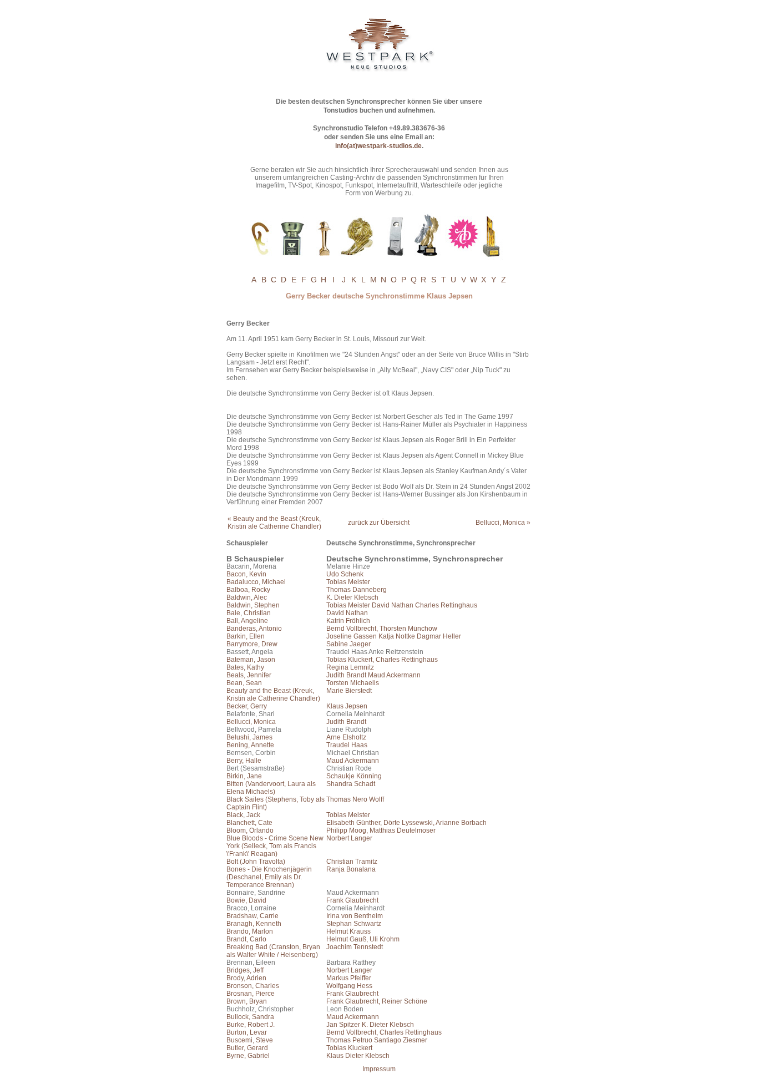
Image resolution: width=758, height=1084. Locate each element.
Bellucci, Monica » (503, 522)
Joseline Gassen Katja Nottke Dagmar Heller (393, 636)
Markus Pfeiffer (348, 978)
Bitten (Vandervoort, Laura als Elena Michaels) (271, 788)
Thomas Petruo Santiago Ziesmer (376, 1040)
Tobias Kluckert (349, 1048)
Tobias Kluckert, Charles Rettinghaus (382, 659)
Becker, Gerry (246, 706)
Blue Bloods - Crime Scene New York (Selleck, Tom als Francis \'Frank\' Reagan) (275, 846)
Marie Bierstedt (349, 691)
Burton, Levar (246, 1032)
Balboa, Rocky (248, 590)
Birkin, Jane (244, 776)
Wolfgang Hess (349, 986)
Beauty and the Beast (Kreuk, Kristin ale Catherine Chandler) (273, 694)
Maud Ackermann (352, 760)
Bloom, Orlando (250, 830)
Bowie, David (246, 900)
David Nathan (347, 613)
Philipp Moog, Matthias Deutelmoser (381, 830)
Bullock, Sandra (250, 1017)
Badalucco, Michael (256, 582)
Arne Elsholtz (346, 737)
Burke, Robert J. (250, 1025)
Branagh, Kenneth (253, 924)
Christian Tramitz (351, 861)
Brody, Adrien (246, 978)
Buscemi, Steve (249, 1040)
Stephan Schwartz (353, 924)
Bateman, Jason (250, 659)
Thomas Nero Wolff (355, 799)
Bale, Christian (248, 613)
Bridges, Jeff (245, 970)
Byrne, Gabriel (248, 1056)
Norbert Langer (349, 838)
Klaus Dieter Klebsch (358, 1056)
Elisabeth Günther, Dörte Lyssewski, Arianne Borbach (406, 823)
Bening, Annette (250, 745)
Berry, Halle (243, 760)
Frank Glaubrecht (352, 900)
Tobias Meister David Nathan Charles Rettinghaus (401, 605)
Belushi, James (249, 737)
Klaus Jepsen (346, 706)
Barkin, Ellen (245, 636)
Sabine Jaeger (348, 644)
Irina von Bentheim (354, 916)
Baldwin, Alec (246, 597)
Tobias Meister (348, 582)
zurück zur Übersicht (379, 522)
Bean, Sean (244, 683)
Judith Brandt (346, 722)
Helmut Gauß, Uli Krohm (363, 939)
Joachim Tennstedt (354, 947)
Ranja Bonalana (351, 869)
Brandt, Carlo (246, 939)
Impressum (379, 1069)
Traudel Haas (346, 745)
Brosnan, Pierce (250, 993)
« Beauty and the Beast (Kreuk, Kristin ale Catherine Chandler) (274, 522)
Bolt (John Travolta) (255, 861)
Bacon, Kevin (246, 574)
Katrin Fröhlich (348, 621)
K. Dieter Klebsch (352, 597)
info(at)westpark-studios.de (378, 146)
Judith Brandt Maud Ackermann (373, 675)
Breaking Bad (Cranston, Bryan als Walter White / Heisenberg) (273, 951)
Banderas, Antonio (254, 628)
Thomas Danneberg (356, 590)
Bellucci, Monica (251, 722)
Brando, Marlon (249, 931)
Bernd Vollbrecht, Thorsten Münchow (381, 628)
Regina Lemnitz (350, 667)
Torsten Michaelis (352, 683)
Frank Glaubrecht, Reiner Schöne (376, 1001)
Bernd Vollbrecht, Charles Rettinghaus (384, 1032)
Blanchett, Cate (249, 823)
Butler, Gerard (247, 1048)
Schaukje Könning (354, 776)
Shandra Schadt (350, 784)
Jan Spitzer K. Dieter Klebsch (370, 1025)
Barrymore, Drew (251, 644)
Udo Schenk (344, 574)
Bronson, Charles (252, 986)
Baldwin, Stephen (253, 605)
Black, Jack (243, 815)
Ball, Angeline (247, 621)
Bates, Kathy (245, 667)
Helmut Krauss (348, 931)
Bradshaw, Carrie (252, 916)
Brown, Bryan (246, 1001)
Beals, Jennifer (248, 675)
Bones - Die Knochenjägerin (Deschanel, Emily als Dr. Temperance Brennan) (269, 877)
